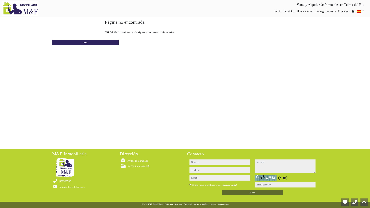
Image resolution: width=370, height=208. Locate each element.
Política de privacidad (173, 204)
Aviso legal (205, 204)
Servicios (289, 11)
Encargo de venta (326, 11)
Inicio (277, 11)
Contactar (343, 11)
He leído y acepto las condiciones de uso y (214, 185)
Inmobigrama (223, 204)
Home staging (305, 11)
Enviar (252, 192)
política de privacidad (229, 185)
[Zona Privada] (353, 11)
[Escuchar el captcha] (285, 178)
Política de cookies (191, 204)
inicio (85, 42)
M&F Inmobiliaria (155, 204)
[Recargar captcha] (280, 178)
